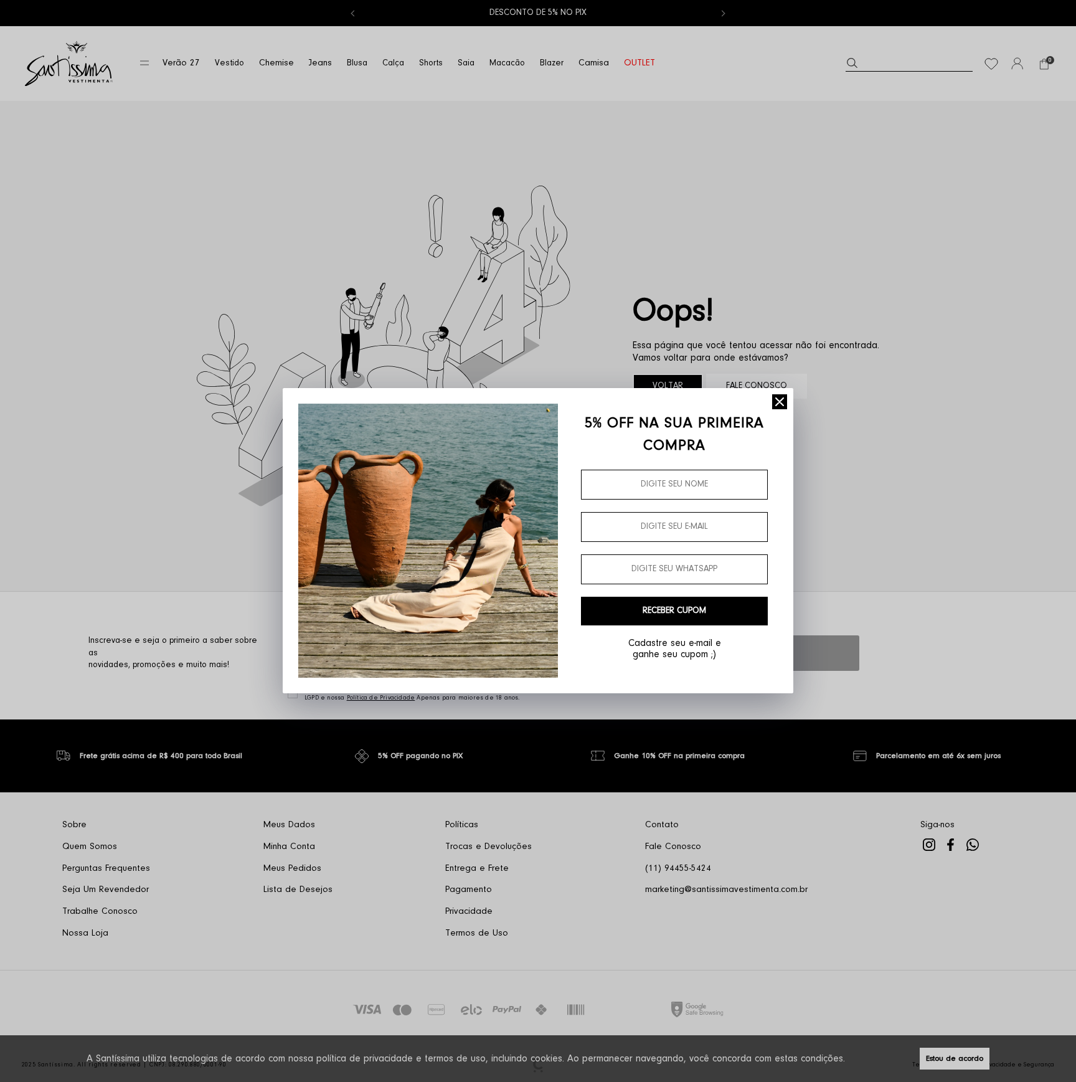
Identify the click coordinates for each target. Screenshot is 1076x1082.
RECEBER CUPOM (674, 611)
